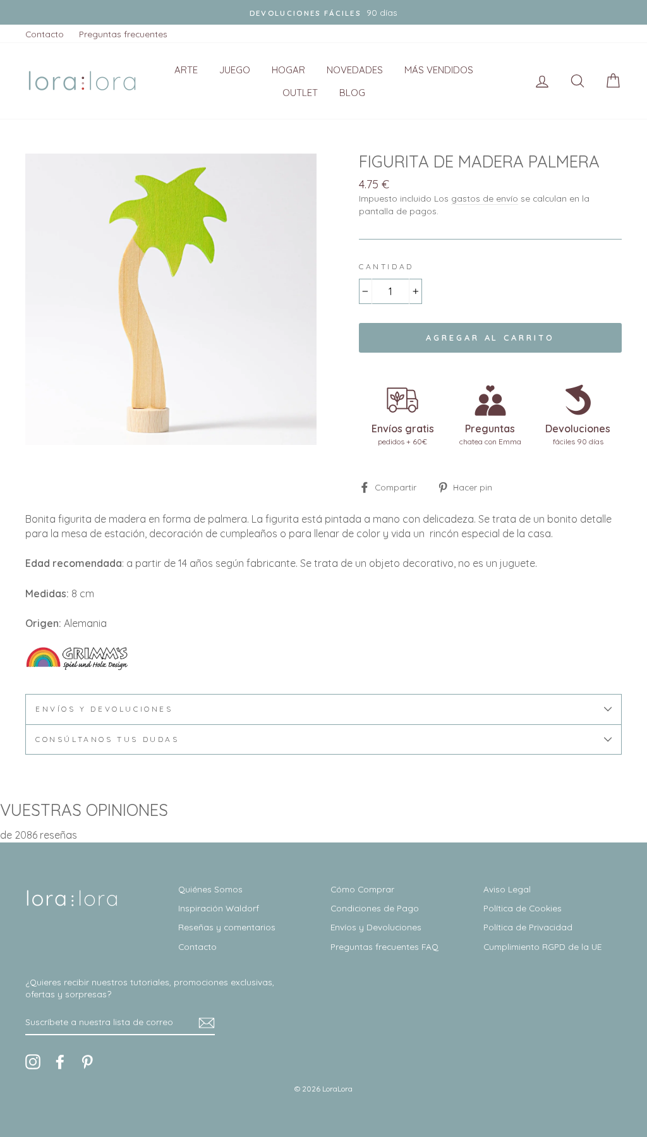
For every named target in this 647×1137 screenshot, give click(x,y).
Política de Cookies (522, 908)
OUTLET (300, 93)
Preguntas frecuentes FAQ (384, 946)
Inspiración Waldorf (218, 908)
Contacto (44, 33)
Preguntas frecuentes (123, 33)
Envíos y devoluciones (104, 709)
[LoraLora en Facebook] (60, 1061)
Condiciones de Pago (374, 908)
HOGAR (288, 70)
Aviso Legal (507, 889)
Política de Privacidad (527, 926)
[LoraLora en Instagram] (32, 1061)
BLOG (352, 93)
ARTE (186, 70)
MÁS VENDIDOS (438, 70)
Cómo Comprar (362, 889)
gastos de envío (484, 198)
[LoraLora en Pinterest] (87, 1061)
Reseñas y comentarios (226, 926)
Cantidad (386, 266)
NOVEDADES (355, 70)
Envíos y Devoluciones (375, 926)
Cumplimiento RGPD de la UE (542, 946)
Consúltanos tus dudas (107, 739)
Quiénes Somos (210, 889)
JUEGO (234, 70)
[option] (323, 12)
